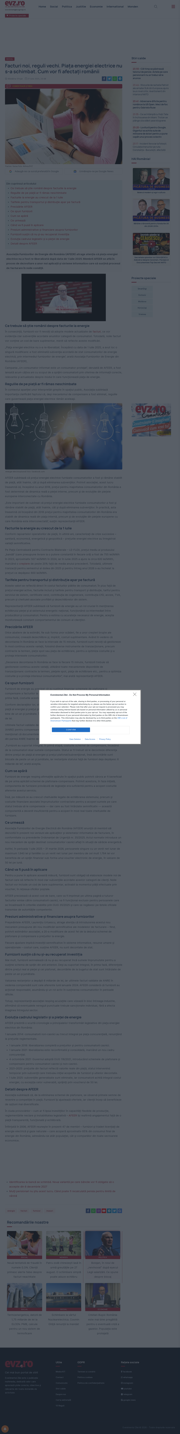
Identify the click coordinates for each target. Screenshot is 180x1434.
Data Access (90, 739)
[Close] (135, 695)
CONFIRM (71, 730)
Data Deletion (75, 739)
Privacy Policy (105, 739)
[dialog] (90, 717)
